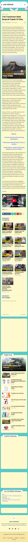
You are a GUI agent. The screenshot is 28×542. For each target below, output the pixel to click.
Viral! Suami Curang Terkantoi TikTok (6, 259)
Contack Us (22, 537)
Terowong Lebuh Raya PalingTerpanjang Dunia (7, 273)
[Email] (20, 214)
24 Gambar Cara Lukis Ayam (17, 393)
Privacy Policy (10, 537)
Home (3, 14)
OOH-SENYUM (8, 5)
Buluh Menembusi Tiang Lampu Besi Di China (7, 245)
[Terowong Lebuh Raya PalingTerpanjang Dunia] (7, 267)
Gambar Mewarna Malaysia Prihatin (17, 387)
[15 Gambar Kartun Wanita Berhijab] (6, 414)
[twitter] (12, 529)
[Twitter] (12, 214)
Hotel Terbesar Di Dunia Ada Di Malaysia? (12, 366)
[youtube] (15, 529)
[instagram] (18, 529)
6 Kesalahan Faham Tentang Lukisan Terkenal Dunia (17, 420)
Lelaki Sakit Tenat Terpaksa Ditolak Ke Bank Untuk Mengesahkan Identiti (7, 288)
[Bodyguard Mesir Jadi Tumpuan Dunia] (20, 226)
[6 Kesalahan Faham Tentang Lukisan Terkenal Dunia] (6, 421)
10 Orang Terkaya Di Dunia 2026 (19, 273)
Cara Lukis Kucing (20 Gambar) (18, 406)
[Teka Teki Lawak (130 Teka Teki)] (6, 401)
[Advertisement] (14, 335)
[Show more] (23, 214)
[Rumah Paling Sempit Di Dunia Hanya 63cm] (6, 375)
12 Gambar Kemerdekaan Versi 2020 (18, 426)
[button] (1, 5)
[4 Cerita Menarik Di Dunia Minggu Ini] (20, 253)
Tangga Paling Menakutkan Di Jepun (19, 245)
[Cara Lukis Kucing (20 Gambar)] (6, 408)
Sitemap (14, 539)
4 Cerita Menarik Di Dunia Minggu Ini (19, 259)
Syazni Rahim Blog (6, 498)
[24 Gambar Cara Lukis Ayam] (6, 395)
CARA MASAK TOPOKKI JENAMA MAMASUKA (12, 495)
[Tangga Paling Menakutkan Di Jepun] (20, 240)
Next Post (23, 314)
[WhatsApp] (15, 214)
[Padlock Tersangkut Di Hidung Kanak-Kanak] (7, 226)
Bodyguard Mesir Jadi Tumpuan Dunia (19, 232)
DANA (3, 494)
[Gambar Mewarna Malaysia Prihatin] (6, 388)
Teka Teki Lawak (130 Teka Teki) (18, 399)
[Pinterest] (18, 214)
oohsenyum (14, 534)
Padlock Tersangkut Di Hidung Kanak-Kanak (7, 232)
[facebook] (9, 529)
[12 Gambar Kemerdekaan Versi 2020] (6, 427)
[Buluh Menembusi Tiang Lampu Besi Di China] (7, 240)
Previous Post (6, 314)
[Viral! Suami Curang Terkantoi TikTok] (7, 253)
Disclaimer (16, 537)
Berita (7, 14)
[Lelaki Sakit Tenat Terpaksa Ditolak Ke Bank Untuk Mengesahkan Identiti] (7, 281)
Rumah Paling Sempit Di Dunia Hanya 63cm (18, 374)
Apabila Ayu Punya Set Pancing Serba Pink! (11, 499)
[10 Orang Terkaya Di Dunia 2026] (20, 267)
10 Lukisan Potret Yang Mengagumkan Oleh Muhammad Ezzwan (18, 381)
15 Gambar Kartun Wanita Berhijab (16, 413)
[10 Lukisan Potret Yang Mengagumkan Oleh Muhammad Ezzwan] (6, 381)
